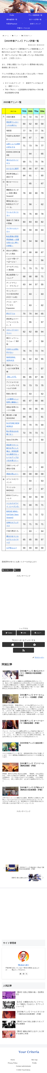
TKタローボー (23, 965)
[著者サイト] (12, 644)
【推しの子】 (11, 377)
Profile (34, 1063)
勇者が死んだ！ (12, 474)
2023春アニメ (8, 570)
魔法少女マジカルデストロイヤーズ (12, 539)
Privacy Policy (12, 1063)
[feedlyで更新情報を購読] (34, 644)
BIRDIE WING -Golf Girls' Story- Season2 (12, 515)
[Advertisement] (23, 600)
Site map (34, 1060)
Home (13, 1060)
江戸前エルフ (11, 548)
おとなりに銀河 (12, 168)
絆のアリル (10, 313)
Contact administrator (23, 1066)
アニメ (18, 570)
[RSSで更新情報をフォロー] (23, 650)
